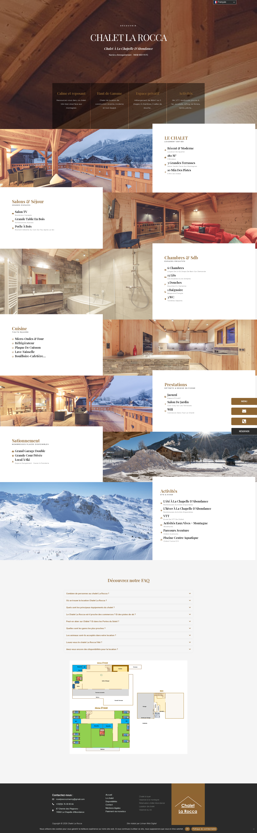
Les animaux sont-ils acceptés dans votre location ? (91, 635)
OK (187, 829)
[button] (128, 593)
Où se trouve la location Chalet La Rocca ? (86, 600)
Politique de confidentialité (204, 829)
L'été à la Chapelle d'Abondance (185, 501)
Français (221, 2)
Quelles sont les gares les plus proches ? (85, 628)
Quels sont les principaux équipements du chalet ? (90, 607)
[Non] (253, 829)
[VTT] (161, 518)
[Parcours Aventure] (161, 532)
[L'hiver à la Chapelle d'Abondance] (161, 510)
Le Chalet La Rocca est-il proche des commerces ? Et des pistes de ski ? (101, 614)
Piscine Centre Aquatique (180, 538)
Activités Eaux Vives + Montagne (185, 523)
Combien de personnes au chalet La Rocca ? (87, 593)
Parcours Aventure (176, 530)
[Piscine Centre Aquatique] (161, 540)
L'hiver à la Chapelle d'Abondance (187, 508)
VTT (166, 516)
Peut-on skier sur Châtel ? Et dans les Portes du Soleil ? (92, 621)
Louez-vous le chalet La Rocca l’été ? (84, 642)
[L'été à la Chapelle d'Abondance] (161, 503)
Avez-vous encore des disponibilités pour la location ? (92, 649)
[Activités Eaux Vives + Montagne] (161, 525)
